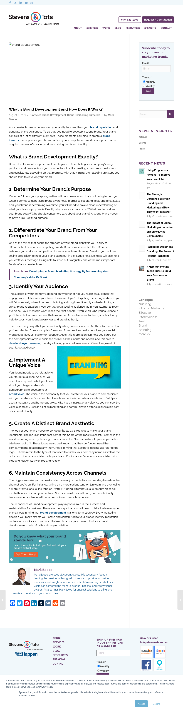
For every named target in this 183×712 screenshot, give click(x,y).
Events (142, 142)
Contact (59, 663)
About (57, 638)
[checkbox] (156, 84)
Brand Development (54, 115)
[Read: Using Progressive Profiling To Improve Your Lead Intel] (142, 171)
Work (57, 646)
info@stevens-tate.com (153, 642)
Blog (56, 650)
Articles (36, 115)
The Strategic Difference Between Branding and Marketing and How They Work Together (158, 203)
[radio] (156, 82)
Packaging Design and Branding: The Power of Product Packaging (160, 251)
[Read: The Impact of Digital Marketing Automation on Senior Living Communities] (142, 224)
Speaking (59, 659)
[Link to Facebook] (10, 2)
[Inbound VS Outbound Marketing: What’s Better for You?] (180, 600)
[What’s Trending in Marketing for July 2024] (3, 600)
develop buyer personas (24, 343)
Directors (94, 115)
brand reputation (101, 127)
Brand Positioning (77, 115)
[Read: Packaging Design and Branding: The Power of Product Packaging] (142, 248)
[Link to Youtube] (26, 2)
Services (59, 642)
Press (142, 148)
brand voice (16, 394)
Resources (60, 655)
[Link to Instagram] (31, 2)
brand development (53, 512)
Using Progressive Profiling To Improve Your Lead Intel (158, 174)
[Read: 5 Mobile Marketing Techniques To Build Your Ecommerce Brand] (142, 268)
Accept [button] (141, 703)
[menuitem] (77, 25)
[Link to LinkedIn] (20, 2)
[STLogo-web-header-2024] (34, 19)
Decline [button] (156, 703)
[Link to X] (15, 2)
